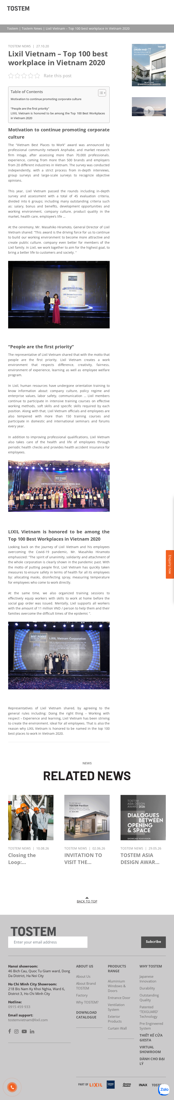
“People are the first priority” (30, 109)
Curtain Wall (117, 1028)
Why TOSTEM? (87, 1002)
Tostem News (32, 28)
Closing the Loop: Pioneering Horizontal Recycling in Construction (24, 859)
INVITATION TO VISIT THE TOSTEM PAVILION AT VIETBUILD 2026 (83, 859)
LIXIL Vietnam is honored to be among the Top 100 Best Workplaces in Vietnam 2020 (58, 115)
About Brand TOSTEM (86, 985)
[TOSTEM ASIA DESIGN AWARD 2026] (143, 818)
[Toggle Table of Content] (100, 93)
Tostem (12, 28)
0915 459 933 (19, 1006)
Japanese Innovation (148, 978)
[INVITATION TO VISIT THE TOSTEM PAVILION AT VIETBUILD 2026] (87, 818)
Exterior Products (115, 1018)
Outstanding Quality (149, 997)
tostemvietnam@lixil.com (28, 1020)
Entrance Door (119, 997)
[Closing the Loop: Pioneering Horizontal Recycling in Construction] (30, 818)
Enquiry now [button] (170, 564)
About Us (83, 976)
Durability (147, 988)
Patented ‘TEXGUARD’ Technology (149, 1012)
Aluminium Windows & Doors (117, 986)
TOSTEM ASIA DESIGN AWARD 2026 (140, 859)
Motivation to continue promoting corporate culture (46, 99)
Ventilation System (116, 1007)
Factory (82, 995)
